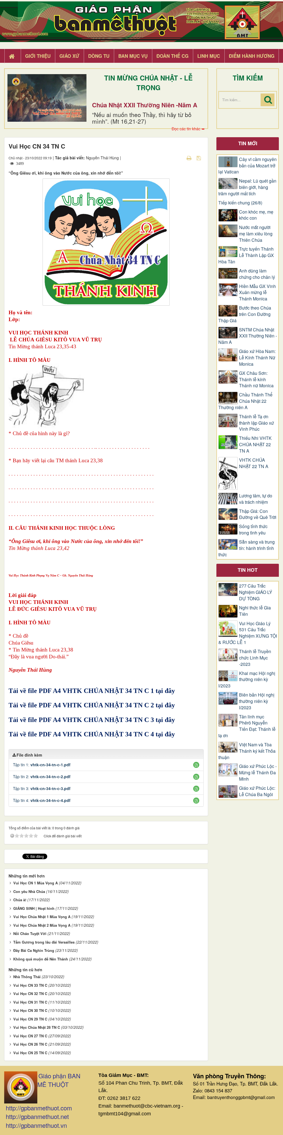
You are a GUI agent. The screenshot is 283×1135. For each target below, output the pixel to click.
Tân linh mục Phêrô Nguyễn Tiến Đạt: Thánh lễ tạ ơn (247, 726)
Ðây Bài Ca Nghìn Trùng (33, 950)
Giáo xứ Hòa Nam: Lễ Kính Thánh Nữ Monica (257, 357)
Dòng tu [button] (98, 56)
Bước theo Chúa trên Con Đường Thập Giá (244, 314)
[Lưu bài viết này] (199, 157)
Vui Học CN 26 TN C (30, 1044)
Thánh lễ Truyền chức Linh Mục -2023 (255, 657)
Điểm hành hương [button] (251, 56)
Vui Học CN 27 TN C (30, 1035)
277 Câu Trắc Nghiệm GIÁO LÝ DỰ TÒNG (255, 592)
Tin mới (247, 143)
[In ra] (190, 157)
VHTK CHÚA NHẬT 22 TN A (253, 463)
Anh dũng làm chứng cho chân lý (257, 274)
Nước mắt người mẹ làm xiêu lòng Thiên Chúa (255, 233)
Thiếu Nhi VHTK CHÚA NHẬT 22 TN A (255, 444)
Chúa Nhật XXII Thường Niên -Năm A (144, 104)
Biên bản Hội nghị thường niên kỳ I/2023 (256, 701)
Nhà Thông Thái (27, 976)
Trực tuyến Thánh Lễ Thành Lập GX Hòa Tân (246, 255)
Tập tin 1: (41, 764)
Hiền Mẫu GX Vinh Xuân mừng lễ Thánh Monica (257, 292)
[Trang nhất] (12, 56)
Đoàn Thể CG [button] (172, 56)
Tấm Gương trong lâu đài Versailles (44, 942)
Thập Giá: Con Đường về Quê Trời (257, 514)
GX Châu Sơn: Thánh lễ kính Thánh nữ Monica (256, 379)
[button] (196, 764)
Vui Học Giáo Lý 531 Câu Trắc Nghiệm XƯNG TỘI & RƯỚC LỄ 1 (247, 633)
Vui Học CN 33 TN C (30, 985)
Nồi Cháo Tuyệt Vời (29, 933)
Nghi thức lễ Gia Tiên (255, 611)
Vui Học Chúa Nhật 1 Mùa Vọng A (41, 916)
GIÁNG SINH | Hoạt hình (33, 908)
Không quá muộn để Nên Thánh (40, 959)
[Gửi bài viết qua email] (179, 157)
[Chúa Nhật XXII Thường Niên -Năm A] (47, 98)
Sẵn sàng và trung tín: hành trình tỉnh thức (246, 548)
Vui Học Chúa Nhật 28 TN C (36, 1027)
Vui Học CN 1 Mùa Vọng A (35, 882)
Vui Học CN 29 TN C (30, 1019)
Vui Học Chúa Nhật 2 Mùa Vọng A (41, 925)
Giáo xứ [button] (69, 56)
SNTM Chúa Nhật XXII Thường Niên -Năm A (247, 336)
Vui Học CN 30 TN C (30, 1010)
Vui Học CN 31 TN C (30, 1002)
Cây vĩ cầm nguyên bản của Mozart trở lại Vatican (247, 165)
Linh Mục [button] (208, 56)
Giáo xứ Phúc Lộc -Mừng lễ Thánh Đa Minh (258, 772)
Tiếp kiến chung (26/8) (240, 203)
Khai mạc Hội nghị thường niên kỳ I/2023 (246, 679)
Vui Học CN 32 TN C (30, 993)
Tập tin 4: (41, 800)
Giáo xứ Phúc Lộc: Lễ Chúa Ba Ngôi (257, 791)
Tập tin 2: (41, 776)
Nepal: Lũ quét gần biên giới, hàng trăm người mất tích (247, 187)
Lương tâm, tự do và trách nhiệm (255, 499)
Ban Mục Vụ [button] (133, 56)
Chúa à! (19, 899)
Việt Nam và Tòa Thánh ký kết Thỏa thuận (247, 751)
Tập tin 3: (41, 788)
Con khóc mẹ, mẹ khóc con (256, 215)
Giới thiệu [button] (38, 56)
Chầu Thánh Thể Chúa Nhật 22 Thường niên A (245, 401)
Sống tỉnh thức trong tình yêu (253, 529)
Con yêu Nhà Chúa (29, 891)
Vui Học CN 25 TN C (30, 1052)
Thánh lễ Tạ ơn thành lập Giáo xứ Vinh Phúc (256, 423)
